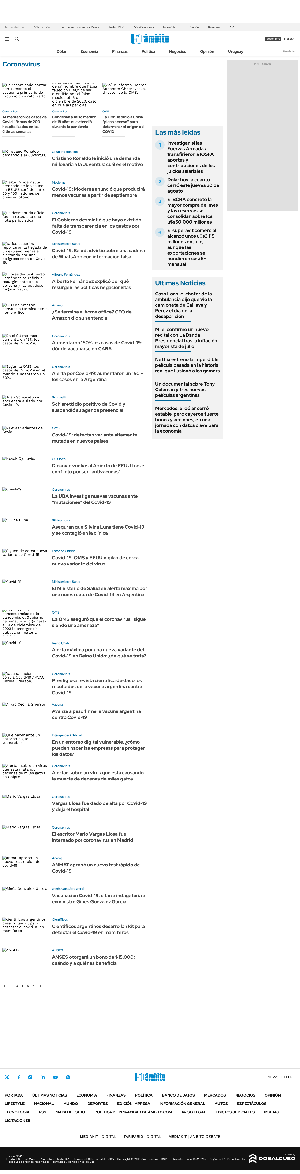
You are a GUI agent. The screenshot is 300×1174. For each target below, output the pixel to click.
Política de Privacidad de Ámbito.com (133, 1112)
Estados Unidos (63, 551)
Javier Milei (116, 27)
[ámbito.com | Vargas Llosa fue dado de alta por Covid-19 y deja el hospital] (25, 808)
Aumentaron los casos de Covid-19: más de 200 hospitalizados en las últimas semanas (24, 124)
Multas (271, 1112)
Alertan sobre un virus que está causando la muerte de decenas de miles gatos (98, 776)
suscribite (273, 39)
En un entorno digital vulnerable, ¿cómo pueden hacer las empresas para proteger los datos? (98, 748)
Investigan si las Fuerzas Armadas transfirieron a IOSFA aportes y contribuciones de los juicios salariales (191, 157)
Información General (182, 1103)
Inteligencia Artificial (67, 735)
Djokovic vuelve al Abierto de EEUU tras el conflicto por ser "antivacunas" (99, 469)
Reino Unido (61, 643)
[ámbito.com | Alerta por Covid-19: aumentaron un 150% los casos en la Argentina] (25, 378)
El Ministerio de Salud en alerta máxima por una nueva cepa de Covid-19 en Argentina (99, 591)
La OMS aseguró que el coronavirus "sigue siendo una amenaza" (99, 622)
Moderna (58, 182)
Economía (89, 51)
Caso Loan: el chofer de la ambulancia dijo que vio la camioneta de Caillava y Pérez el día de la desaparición (183, 305)
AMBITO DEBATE (194, 1136)
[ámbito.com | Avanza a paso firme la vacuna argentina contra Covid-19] (25, 715)
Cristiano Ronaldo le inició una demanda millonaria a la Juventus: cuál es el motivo (97, 161)
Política (148, 51)
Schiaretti (59, 397)
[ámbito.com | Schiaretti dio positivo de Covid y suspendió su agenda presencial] (25, 408)
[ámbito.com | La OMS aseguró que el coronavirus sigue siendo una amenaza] (25, 623)
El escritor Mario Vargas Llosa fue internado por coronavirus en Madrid (92, 837)
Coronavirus (10, 111)
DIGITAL (98, 1136)
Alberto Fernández (66, 274)
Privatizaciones (143, 27)
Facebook (19, 1077)
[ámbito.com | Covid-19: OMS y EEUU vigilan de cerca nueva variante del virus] (25, 562)
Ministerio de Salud (66, 244)
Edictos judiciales (235, 1112)
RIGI (233, 27)
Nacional (44, 1103)
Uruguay (235, 51)
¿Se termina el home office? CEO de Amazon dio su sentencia (92, 315)
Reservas (214, 27)
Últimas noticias (49, 1095)
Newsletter (289, 51)
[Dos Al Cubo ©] (272, 1158)
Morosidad (170, 27)
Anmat (57, 858)
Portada (14, 1095)
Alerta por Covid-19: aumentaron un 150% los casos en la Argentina (97, 376)
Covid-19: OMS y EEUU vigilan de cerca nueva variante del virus (95, 561)
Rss (42, 1112)
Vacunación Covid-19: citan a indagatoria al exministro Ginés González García (99, 898)
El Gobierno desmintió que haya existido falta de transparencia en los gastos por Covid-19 (96, 226)
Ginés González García (68, 889)
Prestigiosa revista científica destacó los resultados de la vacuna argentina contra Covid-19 (97, 686)
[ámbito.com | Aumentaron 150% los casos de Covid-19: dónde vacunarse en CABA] (25, 347)
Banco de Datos (178, 1095)
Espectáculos (251, 1103)
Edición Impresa (133, 1103)
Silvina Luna (61, 520)
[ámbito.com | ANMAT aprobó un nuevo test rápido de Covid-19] (25, 869)
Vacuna (57, 704)
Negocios (177, 51)
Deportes (97, 1103)
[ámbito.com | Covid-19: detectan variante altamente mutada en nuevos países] (25, 439)
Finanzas (120, 51)
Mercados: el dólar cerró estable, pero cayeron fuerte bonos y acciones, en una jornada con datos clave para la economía (187, 419)
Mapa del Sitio (70, 1112)
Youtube (55, 1077)
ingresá (289, 39)
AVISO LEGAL (193, 1112)
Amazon (58, 305)
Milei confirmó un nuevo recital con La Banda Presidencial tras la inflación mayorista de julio (186, 337)
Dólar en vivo (42, 27)
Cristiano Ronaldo (65, 152)
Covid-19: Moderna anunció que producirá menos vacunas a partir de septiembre (98, 192)
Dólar (62, 51)
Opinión (207, 51)
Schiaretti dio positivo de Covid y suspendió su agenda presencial (88, 407)
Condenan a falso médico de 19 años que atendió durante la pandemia (74, 122)
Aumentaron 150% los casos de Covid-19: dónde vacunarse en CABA (97, 346)
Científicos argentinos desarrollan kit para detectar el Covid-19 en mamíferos (98, 929)
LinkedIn (43, 1077)
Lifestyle (15, 1103)
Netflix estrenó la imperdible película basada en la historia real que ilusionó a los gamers (187, 365)
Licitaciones (17, 1120)
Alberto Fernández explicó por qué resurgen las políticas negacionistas (91, 284)
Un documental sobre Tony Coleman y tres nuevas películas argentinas (185, 389)
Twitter (7, 1077)
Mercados (215, 1095)
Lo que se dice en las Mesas (79, 27)
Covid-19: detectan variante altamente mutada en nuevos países (94, 438)
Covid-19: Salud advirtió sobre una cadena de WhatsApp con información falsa (98, 253)
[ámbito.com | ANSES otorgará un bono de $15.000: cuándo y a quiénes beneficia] (25, 961)
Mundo (70, 1103)
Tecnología (17, 1112)
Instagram (30, 1077)
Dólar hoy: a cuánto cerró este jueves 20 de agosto (193, 185)
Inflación (193, 27)
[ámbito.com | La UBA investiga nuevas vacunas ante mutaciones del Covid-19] (25, 500)
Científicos (60, 919)
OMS (105, 111)
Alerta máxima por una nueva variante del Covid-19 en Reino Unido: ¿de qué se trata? (99, 653)
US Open (59, 459)
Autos (221, 1103)
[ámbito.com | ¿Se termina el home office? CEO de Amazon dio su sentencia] (25, 316)
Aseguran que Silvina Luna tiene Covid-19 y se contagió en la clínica (98, 530)
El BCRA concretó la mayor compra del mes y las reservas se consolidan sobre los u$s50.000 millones (192, 210)
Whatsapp (68, 1077)
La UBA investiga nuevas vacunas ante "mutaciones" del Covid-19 (95, 499)
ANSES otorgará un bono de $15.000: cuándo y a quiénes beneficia (93, 960)
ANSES (57, 950)
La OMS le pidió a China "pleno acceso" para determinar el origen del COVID (123, 124)
